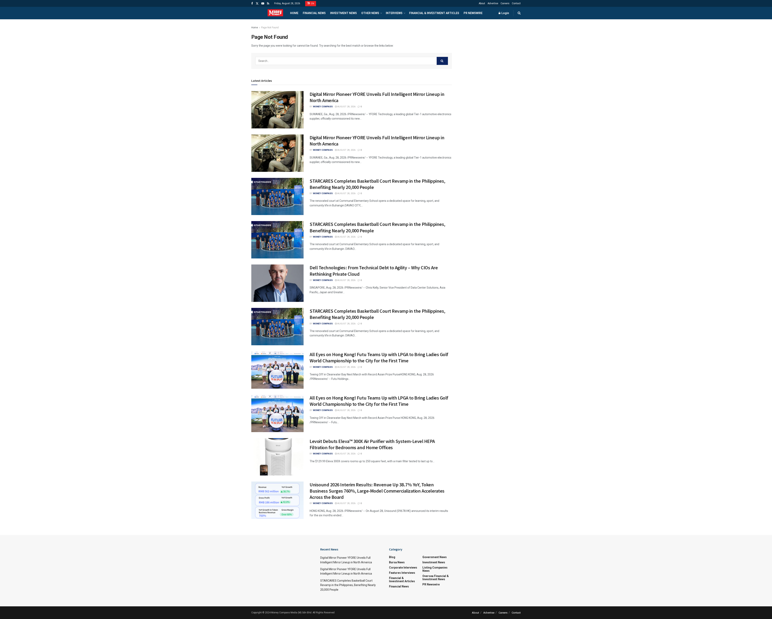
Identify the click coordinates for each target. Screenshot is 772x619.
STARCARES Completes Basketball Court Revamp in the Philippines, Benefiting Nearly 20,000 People (348, 585)
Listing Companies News (435, 569)
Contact (516, 3)
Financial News (314, 13)
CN (312, 3)
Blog (392, 557)
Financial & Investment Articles (434, 13)
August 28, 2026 (346, 106)
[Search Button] (442, 61)
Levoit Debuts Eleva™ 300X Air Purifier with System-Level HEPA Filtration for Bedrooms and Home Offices (372, 444)
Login (505, 13)
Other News (370, 13)
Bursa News (397, 562)
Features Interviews (402, 572)
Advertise (493, 3)
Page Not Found (270, 27)
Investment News (343, 13)
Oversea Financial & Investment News (435, 577)
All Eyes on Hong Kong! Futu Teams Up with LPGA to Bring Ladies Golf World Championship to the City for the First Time (379, 357)
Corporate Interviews (403, 567)
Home (294, 13)
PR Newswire (473, 13)
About (482, 3)
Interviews (394, 13)
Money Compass (323, 106)
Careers (505, 3)
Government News (434, 557)
